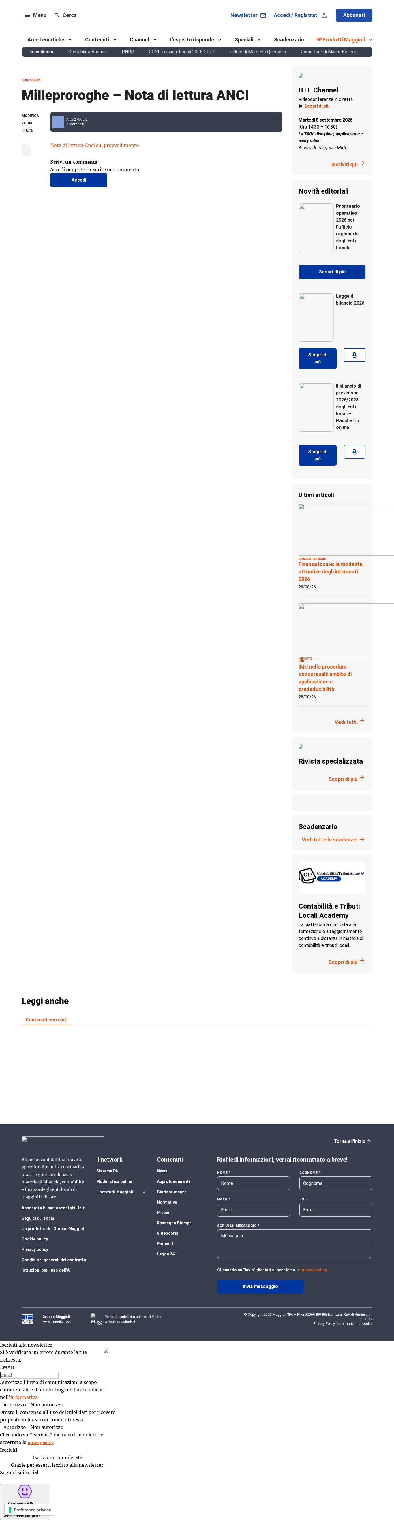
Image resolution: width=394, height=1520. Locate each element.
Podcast (165, 1243)
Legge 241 (167, 1254)
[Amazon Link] (354, 358)
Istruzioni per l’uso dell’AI (46, 1270)
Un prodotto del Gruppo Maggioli (53, 1228)
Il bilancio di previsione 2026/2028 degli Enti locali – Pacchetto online (348, 406)
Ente (304, 1199)
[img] (106, 1350)
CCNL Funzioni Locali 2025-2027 (182, 51)
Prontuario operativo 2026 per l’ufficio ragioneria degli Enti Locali (348, 226)
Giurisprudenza (172, 1191)
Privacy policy (35, 1249)
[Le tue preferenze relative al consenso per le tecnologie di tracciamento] (30, 1509)
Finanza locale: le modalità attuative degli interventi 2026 (330, 571)
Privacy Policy (324, 1324)
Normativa (167, 1202)
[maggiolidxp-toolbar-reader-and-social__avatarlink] (60, 122)
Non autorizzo (47, 1405)
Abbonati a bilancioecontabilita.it (54, 1208)
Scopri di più (316, 106)
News (162, 1171)
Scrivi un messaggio (237, 1226)
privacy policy (314, 1270)
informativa (23, 1397)
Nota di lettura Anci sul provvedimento (94, 145)
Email (222, 1199)
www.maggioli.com (57, 1321)
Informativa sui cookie (354, 1324)
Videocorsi (167, 1233)
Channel (139, 40)
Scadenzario (289, 40)
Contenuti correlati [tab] (46, 1020)
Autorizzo (14, 1405)
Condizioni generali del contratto (54, 1259)
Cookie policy (35, 1239)
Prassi (163, 1212)
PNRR (128, 51)
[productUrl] (316, 250)
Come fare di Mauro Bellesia (329, 51)
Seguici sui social (38, 1218)
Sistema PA (107, 1171)
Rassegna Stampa (174, 1223)
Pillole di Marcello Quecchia (258, 51)
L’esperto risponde (192, 40)
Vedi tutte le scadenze (329, 840)
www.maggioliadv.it (120, 1321)
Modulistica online (114, 1181)
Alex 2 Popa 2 (76, 120)
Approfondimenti (173, 1181)
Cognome (308, 1173)
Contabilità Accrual (87, 51)
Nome (222, 1173)
